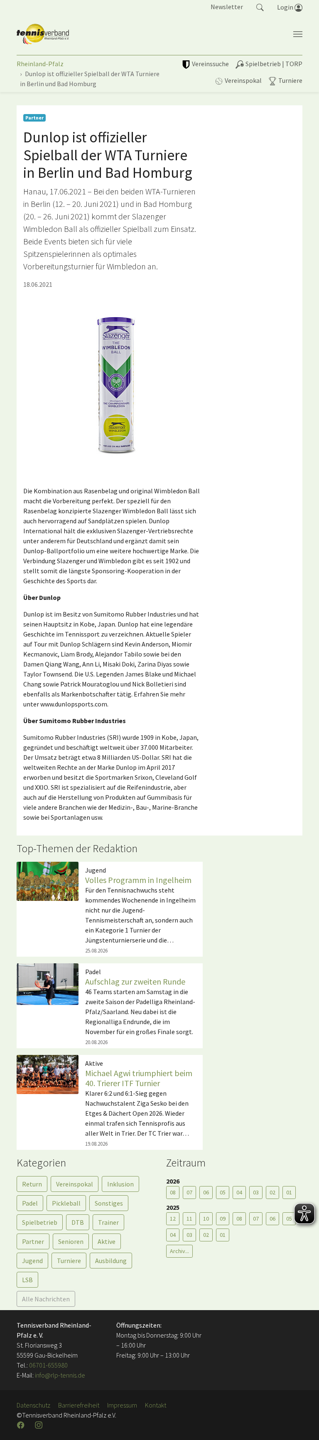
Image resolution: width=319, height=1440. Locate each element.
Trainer (108, 1222)
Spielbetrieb (39, 1222)
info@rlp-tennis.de (59, 1375)
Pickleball (66, 1203)
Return (32, 1184)
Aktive (106, 1241)
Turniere (69, 1260)
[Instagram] (39, 1425)
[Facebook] (22, 1425)
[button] (260, 6)
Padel (30, 1203)
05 (223, 1192)
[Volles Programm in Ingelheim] (48, 880)
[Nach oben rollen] (302, 1423)
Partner (33, 1241)
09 (223, 1218)
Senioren (70, 1241)
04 (239, 1192)
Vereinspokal (74, 1184)
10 (206, 1218)
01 (223, 1235)
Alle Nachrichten (46, 1299)
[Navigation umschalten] (297, 34)
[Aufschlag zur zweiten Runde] (48, 983)
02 (272, 1192)
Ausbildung (111, 1260)
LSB (27, 1280)
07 (189, 1192)
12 (173, 1218)
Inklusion (120, 1184)
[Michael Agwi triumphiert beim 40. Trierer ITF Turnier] (48, 1073)
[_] (112, 385)
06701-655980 (48, 1365)
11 (189, 1218)
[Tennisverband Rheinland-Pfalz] (43, 34)
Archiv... (179, 1251)
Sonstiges (109, 1203)
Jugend (32, 1260)
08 (173, 1192)
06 (206, 1192)
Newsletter (227, 6)
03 (256, 1192)
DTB (77, 1222)
